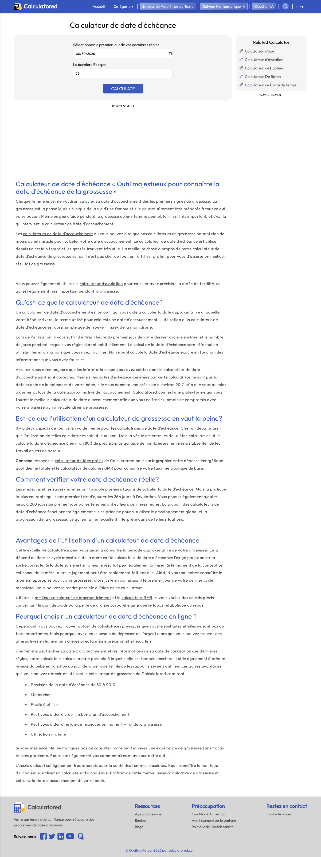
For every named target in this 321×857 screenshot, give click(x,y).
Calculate (123, 88)
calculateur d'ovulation (101, 283)
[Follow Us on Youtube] (60, 837)
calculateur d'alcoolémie (85, 772)
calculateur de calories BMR (87, 468)
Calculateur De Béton (263, 76)
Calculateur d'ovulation (264, 59)
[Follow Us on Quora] (81, 837)
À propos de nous (148, 814)
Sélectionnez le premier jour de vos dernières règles (116, 44)
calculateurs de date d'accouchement (58, 233)
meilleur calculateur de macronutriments (73, 597)
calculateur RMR (137, 597)
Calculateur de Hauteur (264, 68)
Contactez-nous (278, 814)
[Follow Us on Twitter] (52, 836)
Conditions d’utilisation (209, 814)
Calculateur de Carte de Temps (271, 85)
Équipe (140, 820)
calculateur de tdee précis (79, 460)
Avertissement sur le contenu (214, 820)
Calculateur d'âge (259, 51)
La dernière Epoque (89, 64)
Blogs (139, 827)
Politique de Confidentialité (213, 827)
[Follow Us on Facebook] (43, 837)
